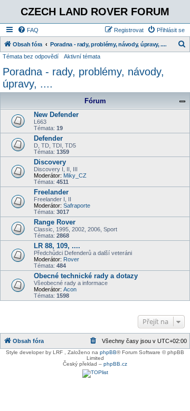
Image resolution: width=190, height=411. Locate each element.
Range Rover (54, 222)
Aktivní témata (82, 56)
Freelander (51, 192)
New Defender (56, 115)
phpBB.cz (115, 364)
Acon (70, 289)
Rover (71, 259)
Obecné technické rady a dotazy (86, 276)
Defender (48, 138)
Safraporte (76, 205)
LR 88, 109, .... (57, 246)
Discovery (50, 162)
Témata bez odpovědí (31, 56)
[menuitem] (28, 30)
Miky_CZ (75, 175)
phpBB (108, 352)
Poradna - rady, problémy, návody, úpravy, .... (83, 78)
